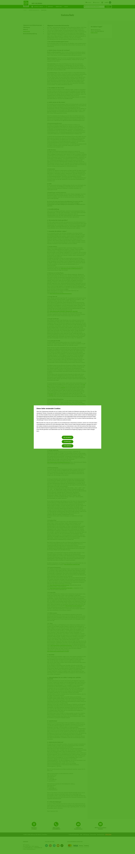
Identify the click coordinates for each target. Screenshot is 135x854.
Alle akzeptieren (67, 437)
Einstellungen (67, 441)
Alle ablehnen (67, 445)
